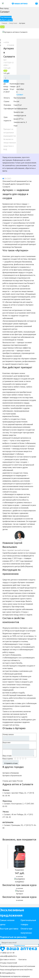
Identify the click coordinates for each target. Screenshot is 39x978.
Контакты (23, 959)
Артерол (19, 894)
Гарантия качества (19, 970)
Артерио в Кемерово (10, 773)
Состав (29, 181)
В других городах (16, 184)
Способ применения (18, 181)
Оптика (29, 970)
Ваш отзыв (7, 756)
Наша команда (6, 970)
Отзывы (5, 184)
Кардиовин (19, 870)
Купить (6, 81)
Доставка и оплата (7, 959)
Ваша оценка (7, 759)
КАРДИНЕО (19, 882)
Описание (6, 181)
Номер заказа (8, 734)
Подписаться (19, 945)
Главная (4, 23)
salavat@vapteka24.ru (8, 956)
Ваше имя (6, 742)
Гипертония (13, 23)
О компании (30, 966)
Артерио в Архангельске (12, 775)
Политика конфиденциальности (13, 966)
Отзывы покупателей (8, 963)
